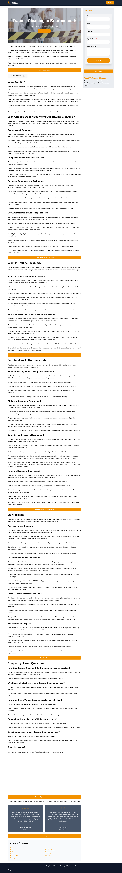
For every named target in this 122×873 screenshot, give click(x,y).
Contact (110, 2)
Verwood (47, 848)
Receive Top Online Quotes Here (44, 509)
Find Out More (44, 658)
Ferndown (13, 854)
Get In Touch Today (44, 70)
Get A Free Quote (44, 836)
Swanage (13, 858)
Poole (11, 852)
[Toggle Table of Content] (24, 76)
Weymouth (48, 854)
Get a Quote (43, 31)
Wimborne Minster (15, 856)
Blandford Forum (50, 850)
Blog (9, 870)
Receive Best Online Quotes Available (44, 355)
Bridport (47, 856)
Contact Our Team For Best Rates (44, 257)
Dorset (12, 848)
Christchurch (13, 850)
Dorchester (48, 852)
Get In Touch (98, 71)
